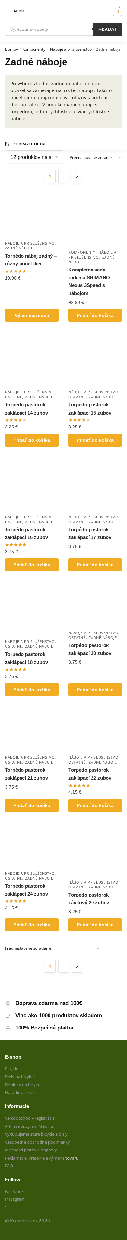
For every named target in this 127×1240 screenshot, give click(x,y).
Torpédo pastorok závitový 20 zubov (88, 898)
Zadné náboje (19, 248)
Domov (11, 49)
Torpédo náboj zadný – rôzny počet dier (31, 259)
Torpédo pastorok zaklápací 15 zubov (89, 408)
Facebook (14, 1191)
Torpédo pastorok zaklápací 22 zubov (89, 773)
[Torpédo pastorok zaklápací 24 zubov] (32, 845)
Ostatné (13, 396)
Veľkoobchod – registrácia (30, 1118)
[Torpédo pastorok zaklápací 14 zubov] (32, 359)
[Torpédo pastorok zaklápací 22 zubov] (95, 729)
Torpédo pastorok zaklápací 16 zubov (26, 533)
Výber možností (32, 315)
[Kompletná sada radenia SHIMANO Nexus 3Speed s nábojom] (95, 219)
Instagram (15, 1199)
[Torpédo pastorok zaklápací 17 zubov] (95, 484)
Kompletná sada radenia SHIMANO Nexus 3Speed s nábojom (89, 281)
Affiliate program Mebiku (29, 1126)
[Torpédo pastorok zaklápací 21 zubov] (32, 729)
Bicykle (11, 1069)
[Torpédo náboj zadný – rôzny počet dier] (32, 215)
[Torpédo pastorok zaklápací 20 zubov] (95, 604)
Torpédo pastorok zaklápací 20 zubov (89, 649)
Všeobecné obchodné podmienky (37, 1142)
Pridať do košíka (95, 315)
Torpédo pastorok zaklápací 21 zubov (26, 773)
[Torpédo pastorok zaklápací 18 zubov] (32, 608)
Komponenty (33, 49)
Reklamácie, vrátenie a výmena (35, 1158)
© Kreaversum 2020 (27, 1220)
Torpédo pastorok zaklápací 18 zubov (26, 658)
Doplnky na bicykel (23, 1085)
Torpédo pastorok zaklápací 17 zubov (89, 533)
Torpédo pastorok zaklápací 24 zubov (26, 890)
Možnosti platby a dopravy (31, 1150)
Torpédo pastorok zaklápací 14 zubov (26, 408)
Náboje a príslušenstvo (71, 49)
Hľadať (107, 29)
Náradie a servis (20, 1092)
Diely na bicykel (20, 1076)
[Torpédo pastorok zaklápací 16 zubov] (32, 484)
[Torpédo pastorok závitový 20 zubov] (95, 849)
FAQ (9, 1166)
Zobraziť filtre (30, 144)
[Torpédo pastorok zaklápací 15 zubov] (95, 359)
